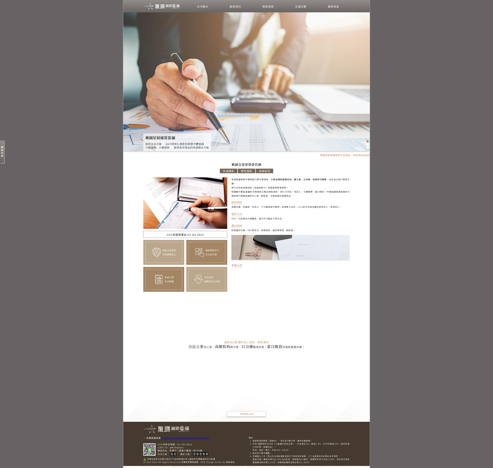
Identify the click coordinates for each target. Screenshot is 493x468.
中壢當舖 (166, 438)
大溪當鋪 (176, 438)
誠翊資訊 (230, 462)
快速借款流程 (246, 413)
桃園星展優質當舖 (189, 462)
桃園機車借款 (188, 438)
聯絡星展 (2, 152)
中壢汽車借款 (202, 438)
